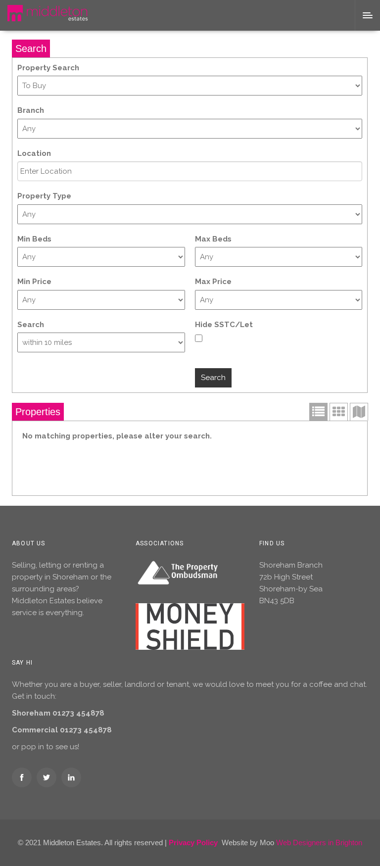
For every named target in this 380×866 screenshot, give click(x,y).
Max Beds (213, 239)
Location (34, 153)
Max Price (213, 281)
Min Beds (34, 239)
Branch (30, 110)
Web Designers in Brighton (319, 842)
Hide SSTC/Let (224, 324)
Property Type (44, 196)
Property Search (48, 67)
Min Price (34, 281)
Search (30, 324)
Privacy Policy (193, 842)
